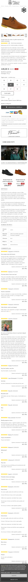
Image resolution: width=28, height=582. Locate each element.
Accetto (14, 575)
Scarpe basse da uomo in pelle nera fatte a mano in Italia (8, 180)
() (9, 43)
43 (10, 84)
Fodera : (3, 97)
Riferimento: (4, 45)
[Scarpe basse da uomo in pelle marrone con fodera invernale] (14, 20)
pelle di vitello (4, 100)
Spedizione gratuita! (6, 71)
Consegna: (3, 73)
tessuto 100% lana (16, 100)
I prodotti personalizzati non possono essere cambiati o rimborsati (14, 124)
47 (10, 89)
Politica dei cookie (5, 572)
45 (24, 84)
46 (4, 89)
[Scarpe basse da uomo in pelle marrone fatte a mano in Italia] (20, 172)
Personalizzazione (6, 116)
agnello (10, 100)
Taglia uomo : (8, 77)
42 (4, 84)
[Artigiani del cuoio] (14, 2)
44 (17, 84)
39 (10, 80)
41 (24, 80)
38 (4, 80)
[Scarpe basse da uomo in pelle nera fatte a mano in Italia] (7, 172)
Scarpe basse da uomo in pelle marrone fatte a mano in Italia (20, 180)
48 (17, 89)
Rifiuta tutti (14, 579)
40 (17, 80)
